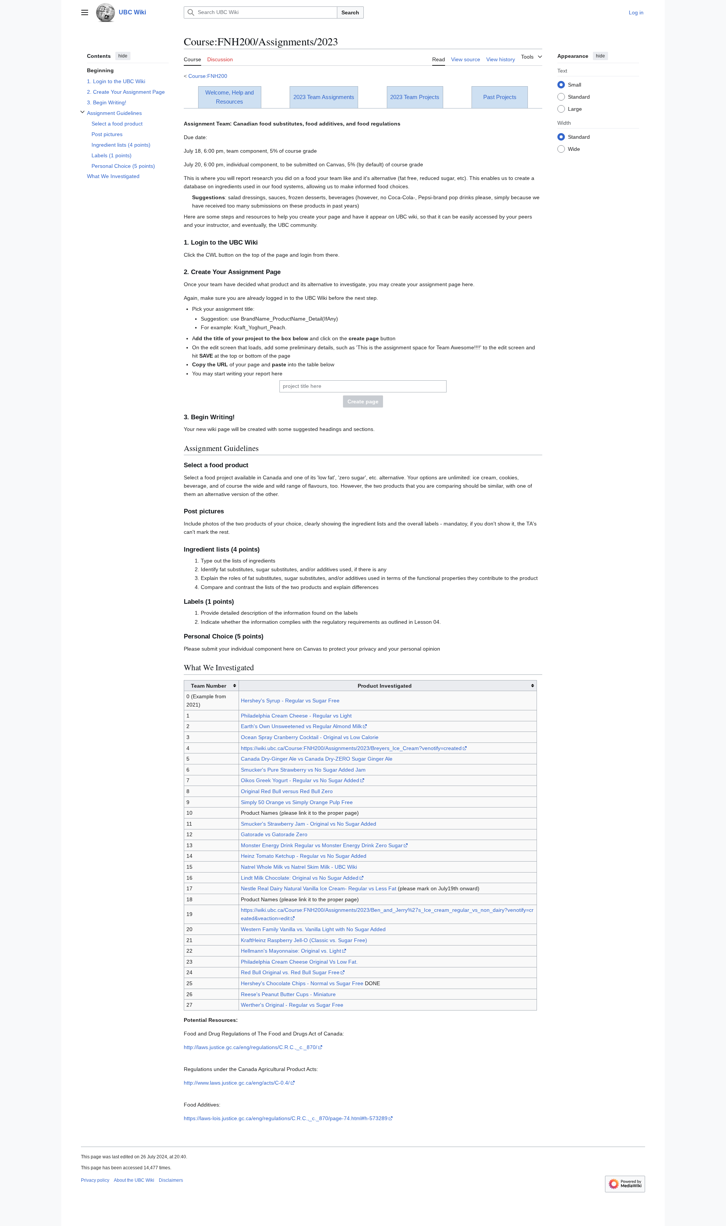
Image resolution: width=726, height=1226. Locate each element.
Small (574, 84)
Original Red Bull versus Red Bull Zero (287, 791)
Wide (574, 149)
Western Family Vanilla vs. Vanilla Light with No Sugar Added (313, 929)
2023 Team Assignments (323, 97)
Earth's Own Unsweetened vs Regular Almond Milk (301, 726)
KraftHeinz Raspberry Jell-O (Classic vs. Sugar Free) (304, 940)
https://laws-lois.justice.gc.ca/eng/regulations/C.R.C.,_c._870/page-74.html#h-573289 (286, 1118)
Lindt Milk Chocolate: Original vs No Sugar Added (299, 878)
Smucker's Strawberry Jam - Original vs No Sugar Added (308, 824)
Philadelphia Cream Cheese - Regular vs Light (296, 716)
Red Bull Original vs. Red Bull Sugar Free (290, 972)
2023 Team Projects (414, 97)
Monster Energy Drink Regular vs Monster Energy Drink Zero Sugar (322, 845)
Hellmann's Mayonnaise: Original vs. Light (291, 951)
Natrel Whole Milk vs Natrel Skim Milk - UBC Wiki (299, 867)
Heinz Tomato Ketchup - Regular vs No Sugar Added (303, 856)
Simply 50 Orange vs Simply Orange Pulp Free (297, 802)
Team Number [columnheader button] (208, 686)
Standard (579, 96)
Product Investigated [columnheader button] (385, 686)
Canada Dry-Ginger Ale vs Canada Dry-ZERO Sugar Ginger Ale (316, 759)
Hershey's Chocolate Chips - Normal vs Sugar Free (302, 983)
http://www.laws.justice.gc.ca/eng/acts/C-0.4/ (237, 1083)
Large (575, 108)
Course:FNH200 (207, 76)
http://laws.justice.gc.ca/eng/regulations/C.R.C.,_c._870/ (250, 1047)
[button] (85, 12)
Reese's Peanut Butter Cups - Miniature (288, 994)
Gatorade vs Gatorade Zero (274, 834)
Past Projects (500, 97)
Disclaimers (171, 1180)
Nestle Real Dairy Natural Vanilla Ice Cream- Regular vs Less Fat (318, 888)
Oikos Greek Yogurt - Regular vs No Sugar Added (300, 780)
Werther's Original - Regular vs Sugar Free (292, 1005)
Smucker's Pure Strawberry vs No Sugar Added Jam (303, 770)
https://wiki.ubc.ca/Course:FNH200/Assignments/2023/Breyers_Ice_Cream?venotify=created (351, 748)
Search (350, 12)
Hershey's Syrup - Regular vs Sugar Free (290, 700)
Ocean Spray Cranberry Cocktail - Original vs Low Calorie (310, 737)
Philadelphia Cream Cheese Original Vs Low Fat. (299, 962)
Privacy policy (95, 1180)
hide (122, 56)
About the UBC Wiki (134, 1180)
